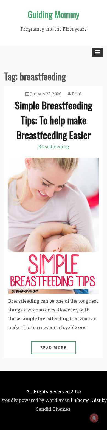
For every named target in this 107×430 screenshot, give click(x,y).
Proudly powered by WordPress (34, 400)
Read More (53, 348)
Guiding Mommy (53, 14)
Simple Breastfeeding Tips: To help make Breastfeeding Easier (53, 120)
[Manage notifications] (94, 417)
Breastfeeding (53, 146)
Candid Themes (53, 409)
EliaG (77, 93)
